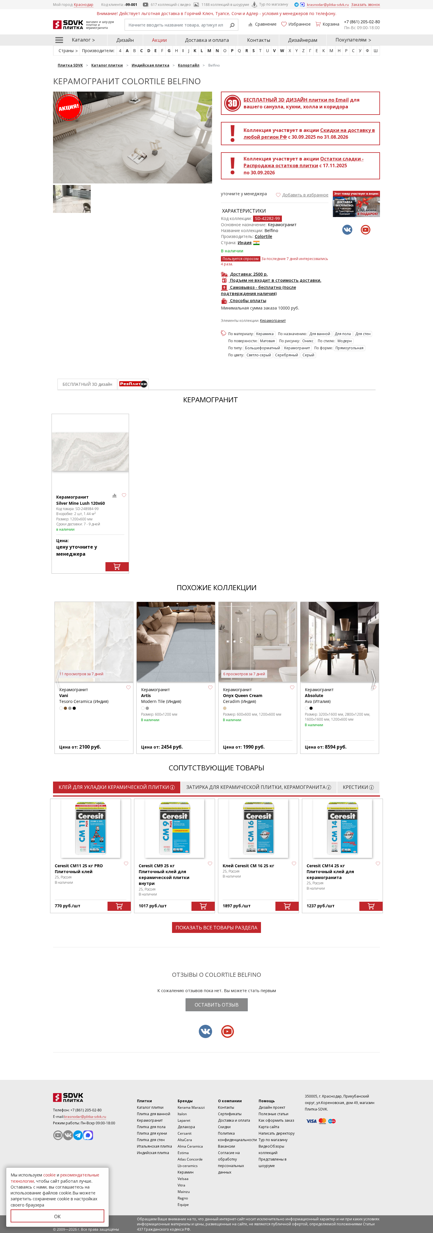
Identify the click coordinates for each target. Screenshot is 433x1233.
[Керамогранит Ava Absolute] (339, 642)
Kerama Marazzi (191, 1107)
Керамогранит (273, 320)
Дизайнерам (302, 40)
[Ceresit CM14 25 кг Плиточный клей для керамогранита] (342, 828)
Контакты (258, 40)
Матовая (267, 340)
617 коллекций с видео (171, 4)
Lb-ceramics (188, 1165)
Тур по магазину (273, 4)
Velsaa (183, 1178)
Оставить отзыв (217, 1005)
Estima (183, 1152)
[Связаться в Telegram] (297, 4)
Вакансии (226, 1146)
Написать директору (277, 1133)
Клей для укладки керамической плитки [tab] (114, 787)
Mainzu (184, 1191)
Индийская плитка (153, 1152)
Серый (308, 355)
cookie (49, 1175)
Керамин (186, 1172)
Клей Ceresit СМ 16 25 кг (248, 865)
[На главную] (85, 1097)
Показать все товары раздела (216, 927)
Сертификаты (230, 1113)
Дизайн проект (272, 1107)
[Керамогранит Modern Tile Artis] (176, 642)
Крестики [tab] (355, 787)
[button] (301, 195)
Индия (245, 242)
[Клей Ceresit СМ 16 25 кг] (258, 828)
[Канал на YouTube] (58, 1135)
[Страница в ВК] (68, 1135)
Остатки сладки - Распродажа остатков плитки (303, 162)
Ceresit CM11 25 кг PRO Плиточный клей (79, 868)
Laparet (184, 1120)
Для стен (363, 333)
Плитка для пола (151, 1126)
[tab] (133, 384)
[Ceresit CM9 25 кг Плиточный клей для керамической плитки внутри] (174, 828)
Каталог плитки (150, 1107)
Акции (159, 40)
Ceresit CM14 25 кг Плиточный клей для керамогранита (330, 872)
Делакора (186, 1126)
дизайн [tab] (87, 384)
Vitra (181, 1185)
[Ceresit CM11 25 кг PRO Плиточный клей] (90, 828)
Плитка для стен (151, 1139)
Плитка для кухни (152, 1133)
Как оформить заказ (276, 1120)
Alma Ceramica (190, 1146)
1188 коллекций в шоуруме (225, 4)
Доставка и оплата (207, 40)
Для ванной (319, 333)
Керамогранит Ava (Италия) (319, 695)
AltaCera (185, 1139)
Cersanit (184, 1133)
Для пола (343, 333)
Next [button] (374, 680)
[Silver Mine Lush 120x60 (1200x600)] (90, 451)
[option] (73, 201)
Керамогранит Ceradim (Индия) (242, 695)
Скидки (224, 1126)
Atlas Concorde (190, 1159)
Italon (182, 1113)
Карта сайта (269, 1126)
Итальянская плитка (154, 1146)
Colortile (263, 236)
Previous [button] (58, 680)
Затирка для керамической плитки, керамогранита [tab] (255, 787)
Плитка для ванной (153, 1113)
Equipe (183, 1204)
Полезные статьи (273, 1113)
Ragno (183, 1198)
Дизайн (125, 40)
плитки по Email (296, 100)
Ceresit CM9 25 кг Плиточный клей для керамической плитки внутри (164, 874)
